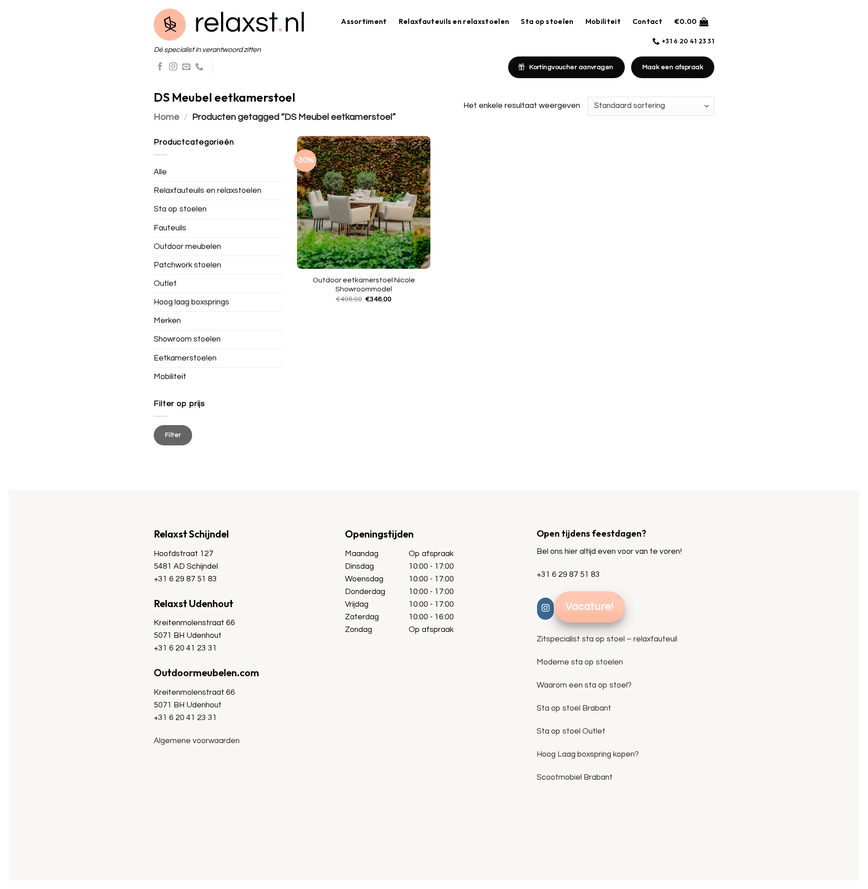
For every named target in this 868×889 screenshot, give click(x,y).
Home (166, 117)
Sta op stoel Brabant (574, 708)
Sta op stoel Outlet (571, 731)
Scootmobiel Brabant (575, 777)
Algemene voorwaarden (197, 741)
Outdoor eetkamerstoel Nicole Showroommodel (364, 284)
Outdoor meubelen (187, 247)
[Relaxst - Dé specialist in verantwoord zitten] (229, 25)
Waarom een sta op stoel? (584, 685)
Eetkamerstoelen (185, 358)
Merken (167, 321)
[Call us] (199, 67)
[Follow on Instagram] (173, 67)
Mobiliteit (603, 21)
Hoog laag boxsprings (191, 302)
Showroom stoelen (187, 339)
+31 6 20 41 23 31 (185, 648)
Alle (160, 172)
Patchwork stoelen (187, 265)
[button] (691, 21)
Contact (647, 21)
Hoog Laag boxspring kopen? (588, 754)
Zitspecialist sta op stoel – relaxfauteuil (607, 639)
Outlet (165, 284)
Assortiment (364, 21)
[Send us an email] (186, 67)
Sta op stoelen (547, 21)
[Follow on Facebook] (160, 67)
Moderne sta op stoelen (580, 662)
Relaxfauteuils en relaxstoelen (454, 21)
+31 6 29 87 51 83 (185, 579)
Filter (173, 435)
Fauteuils (170, 228)
